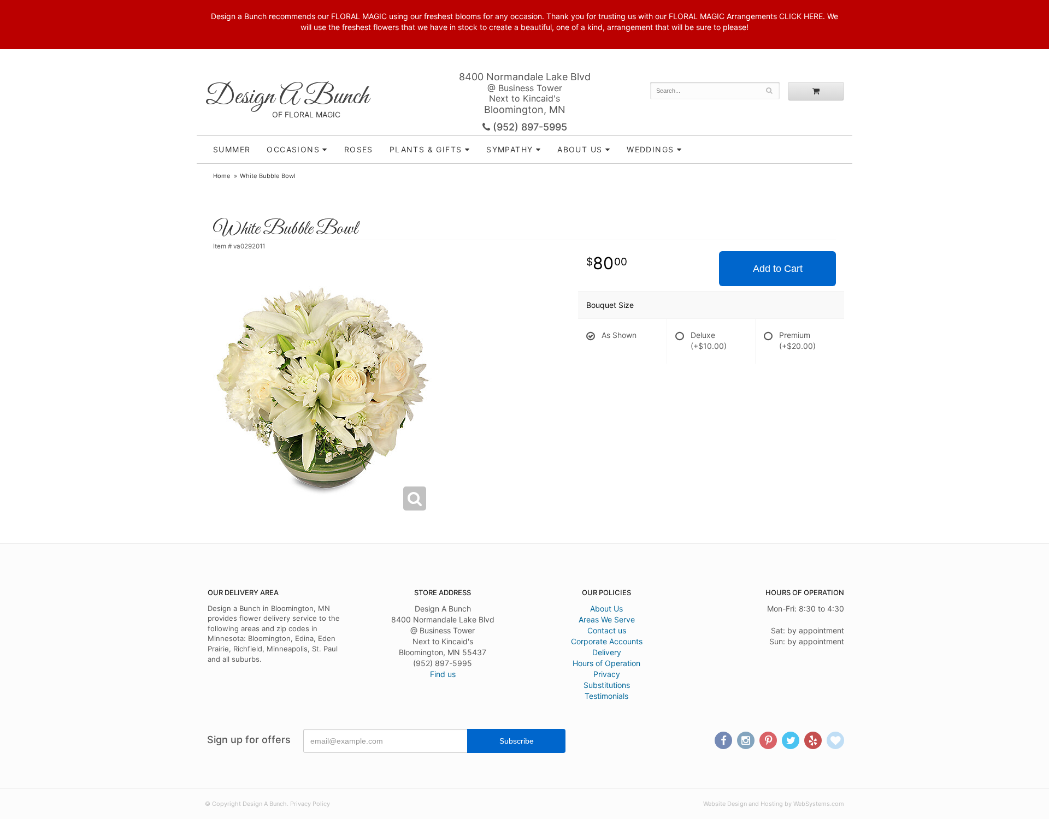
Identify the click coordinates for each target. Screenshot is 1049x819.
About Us (606, 608)
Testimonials (606, 696)
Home (222, 176)
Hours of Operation (606, 663)
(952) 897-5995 (528, 127)
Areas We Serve (607, 619)
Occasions (293, 149)
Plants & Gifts (426, 149)
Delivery (606, 652)
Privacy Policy (310, 804)
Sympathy (509, 149)
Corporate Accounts (607, 641)
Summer (231, 149)
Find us (443, 674)
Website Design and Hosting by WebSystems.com (773, 804)
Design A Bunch (287, 97)
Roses (358, 149)
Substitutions (607, 685)
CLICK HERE (801, 16)
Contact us (606, 630)
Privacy (606, 674)
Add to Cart (778, 268)
